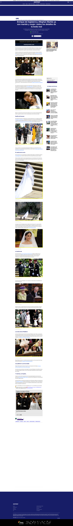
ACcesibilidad (38, 510)
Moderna (31, 523)
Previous (17, 401)
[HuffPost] (15, 504)
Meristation (48, 523)
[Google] (22, 418)
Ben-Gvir (31, 0)
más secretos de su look (32, 227)
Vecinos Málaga (52, 0)
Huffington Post (29, 522)
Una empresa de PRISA (21, 522)
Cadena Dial (41, 522)
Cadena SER (42, 521)
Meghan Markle (32, 421)
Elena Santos (20, 418)
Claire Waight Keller (18, 155)
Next (40, 401)
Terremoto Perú (27, 0)
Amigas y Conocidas (20, 381)
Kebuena (49, 522)
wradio (35, 522)
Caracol (50, 521)
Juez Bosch (44, 0)
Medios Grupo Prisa (21, 523)
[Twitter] (19, 415)
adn (47, 521)
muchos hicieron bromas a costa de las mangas (25, 121)
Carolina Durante (34, 0)
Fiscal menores (23, 0)
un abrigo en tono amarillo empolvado (24, 337)
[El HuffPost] (37, 2)
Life (17, 18)
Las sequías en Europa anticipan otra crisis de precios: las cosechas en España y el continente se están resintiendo (54, 143)
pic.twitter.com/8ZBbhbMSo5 (36, 387)
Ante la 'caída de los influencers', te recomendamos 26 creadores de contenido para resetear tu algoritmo (54, 111)
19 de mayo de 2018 (29, 388)
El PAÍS (28, 521)
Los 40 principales (31, 521)
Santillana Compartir (39, 521)
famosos (21, 421)
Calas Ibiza (41, 0)
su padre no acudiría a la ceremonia (37, 82)
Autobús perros (48, 0)
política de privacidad (39, 509)
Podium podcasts (34, 523)
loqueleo (44, 523)
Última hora (68, 2)
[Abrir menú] (0, 2)
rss (13, 510)
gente (25, 421)
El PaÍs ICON (38, 523)
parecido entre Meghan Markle (23, 377)
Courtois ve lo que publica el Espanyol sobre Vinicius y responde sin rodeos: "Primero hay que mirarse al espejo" (54, 117)
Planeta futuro (47, 522)
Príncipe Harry (38, 421)
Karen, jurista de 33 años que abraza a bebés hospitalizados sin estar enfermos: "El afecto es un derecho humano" (54, 137)
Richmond (27, 523)
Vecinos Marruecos (19, 0)
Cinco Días (38, 522)
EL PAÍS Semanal (43, 522)
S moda (41, 523)
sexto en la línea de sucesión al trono (26, 253)
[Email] (21, 415)
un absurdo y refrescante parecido (27, 361)
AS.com (45, 521)
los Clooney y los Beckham (19, 119)
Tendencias (17, 421)
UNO (33, 522)
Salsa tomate (38, 0)
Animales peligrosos (57, 0)
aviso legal (37, 508)
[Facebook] (17, 415)
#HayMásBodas (29, 387)
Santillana (35, 521)
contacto (14, 508)
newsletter (14, 509)
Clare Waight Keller (30, 86)
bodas (28, 421)
